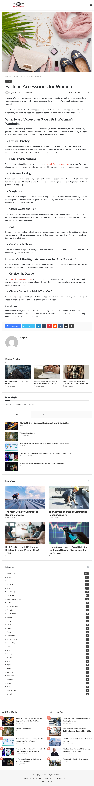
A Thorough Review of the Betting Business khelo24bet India (42, 463)
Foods (9, 632)
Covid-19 (10, 672)
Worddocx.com (64, 778)
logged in (18, 404)
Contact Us (54, 778)
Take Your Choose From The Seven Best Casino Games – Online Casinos (46, 453)
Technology (11, 592)
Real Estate (11, 657)
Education (10, 610)
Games (9, 617)
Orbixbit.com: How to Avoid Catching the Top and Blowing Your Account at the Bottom (68, 550)
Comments (76, 414)
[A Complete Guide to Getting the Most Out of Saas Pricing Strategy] (11, 446)
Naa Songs (11, 573)
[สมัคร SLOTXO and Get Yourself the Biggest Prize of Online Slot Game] (11, 426)
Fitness (9, 654)
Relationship (11, 690)
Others (9, 628)
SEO (8, 650)
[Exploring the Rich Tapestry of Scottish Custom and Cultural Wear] (76, 372)
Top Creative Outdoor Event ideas (75, 759)
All (7, 581)
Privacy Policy (43, 778)
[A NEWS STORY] (18, 5)
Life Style (10, 595)
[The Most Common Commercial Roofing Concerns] (25, 497)
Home (9, 76)
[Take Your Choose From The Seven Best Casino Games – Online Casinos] (11, 456)
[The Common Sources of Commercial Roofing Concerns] (69, 497)
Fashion (15, 76)
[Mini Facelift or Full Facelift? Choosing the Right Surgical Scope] (55, 752)
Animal (9, 694)
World (9, 665)
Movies (9, 683)
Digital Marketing (13, 606)
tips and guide (12, 639)
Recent (46, 414)
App (8, 646)
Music (9, 661)
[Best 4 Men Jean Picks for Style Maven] (18, 372)
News (9, 577)
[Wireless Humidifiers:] (11, 436)
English (11, 93)
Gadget (9, 668)
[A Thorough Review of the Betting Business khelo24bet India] (11, 466)
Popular (16, 414)
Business (10, 584)
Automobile (11, 643)
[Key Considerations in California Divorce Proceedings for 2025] (47, 372)
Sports (9, 621)
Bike (8, 687)
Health (9, 588)
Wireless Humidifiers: (27, 433)
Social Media (11, 614)
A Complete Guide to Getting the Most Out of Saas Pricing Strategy (44, 443)
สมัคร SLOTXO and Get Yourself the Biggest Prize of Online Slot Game (45, 423)
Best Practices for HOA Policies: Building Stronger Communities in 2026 (22, 550)
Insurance (10, 676)
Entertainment (12, 636)
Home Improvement (14, 599)
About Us (33, 778)
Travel (9, 625)
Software (10, 679)
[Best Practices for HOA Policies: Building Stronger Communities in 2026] (25, 533)
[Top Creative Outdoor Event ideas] (55, 762)
